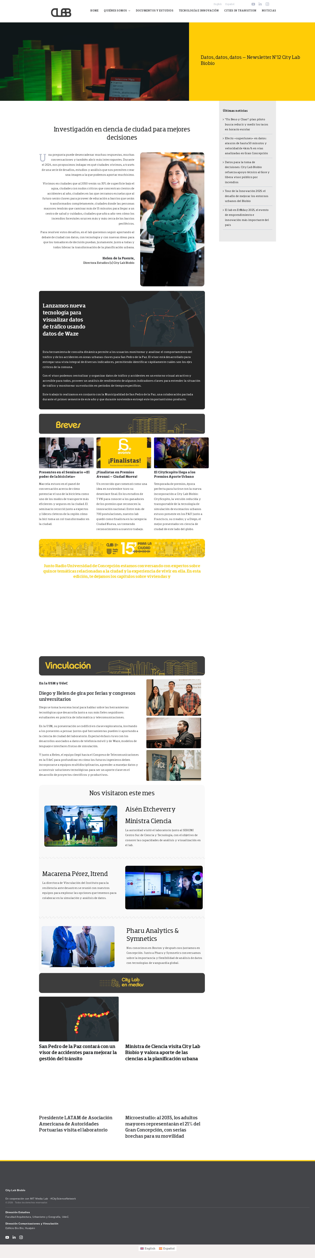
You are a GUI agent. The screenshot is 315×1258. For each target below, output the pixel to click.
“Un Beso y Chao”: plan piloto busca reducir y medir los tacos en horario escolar (246, 124)
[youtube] (253, 4)
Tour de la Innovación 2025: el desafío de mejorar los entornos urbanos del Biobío (246, 196)
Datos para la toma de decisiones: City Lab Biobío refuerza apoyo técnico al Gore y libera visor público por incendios (247, 172)
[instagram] (267, 4)
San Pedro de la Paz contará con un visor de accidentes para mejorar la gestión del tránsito (78, 1052)
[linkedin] (260, 4)
